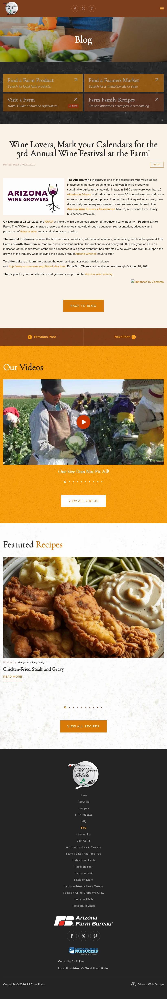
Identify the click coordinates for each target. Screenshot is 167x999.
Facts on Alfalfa (83, 899)
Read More (12, 676)
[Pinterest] (92, 8)
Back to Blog (83, 305)
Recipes (83, 808)
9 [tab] (97, 481)
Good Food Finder (97, 968)
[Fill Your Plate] (10, 8)
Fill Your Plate (35, 984)
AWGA (49, 221)
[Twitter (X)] (83, 8)
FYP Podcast (83, 814)
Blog (83, 827)
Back (157, 164)
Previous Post (45, 337)
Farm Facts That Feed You (83, 853)
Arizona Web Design (150, 984)
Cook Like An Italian (71, 961)
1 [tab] (65, 482)
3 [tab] (73, 481)
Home (83, 795)
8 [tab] (93, 481)
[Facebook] (74, 8)
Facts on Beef (83, 866)
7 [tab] (89, 481)
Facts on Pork (83, 873)
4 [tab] (77, 481)
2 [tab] (69, 481)
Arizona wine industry (99, 274)
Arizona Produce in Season (83, 847)
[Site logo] (83, 775)
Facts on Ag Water (83, 905)
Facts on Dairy (83, 879)
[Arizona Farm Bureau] (83, 921)
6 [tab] (85, 481)
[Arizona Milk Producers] (83, 951)
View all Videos (83, 501)
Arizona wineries (86, 253)
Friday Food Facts (83, 860)
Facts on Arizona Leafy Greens (83, 886)
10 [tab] (101, 481)
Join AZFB (83, 840)
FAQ (83, 821)
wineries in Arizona (79, 194)
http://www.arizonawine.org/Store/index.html (37, 266)
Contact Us (83, 834)
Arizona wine (28, 231)
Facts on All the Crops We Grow (83, 892)
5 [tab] (81, 481)
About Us (83, 801)
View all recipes (83, 726)
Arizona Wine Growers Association (91, 209)
